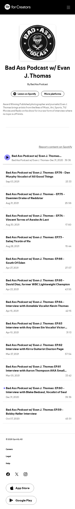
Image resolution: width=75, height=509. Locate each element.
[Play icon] (7, 157)
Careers (9, 449)
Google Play (23, 500)
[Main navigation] (68, 7)
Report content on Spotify (55, 147)
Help (8, 463)
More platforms (52, 93)
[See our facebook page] (8, 474)
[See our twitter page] (17, 474)
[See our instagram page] (25, 474)
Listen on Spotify (27, 93)
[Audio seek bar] (37, 164)
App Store (22, 488)
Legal (8, 456)
